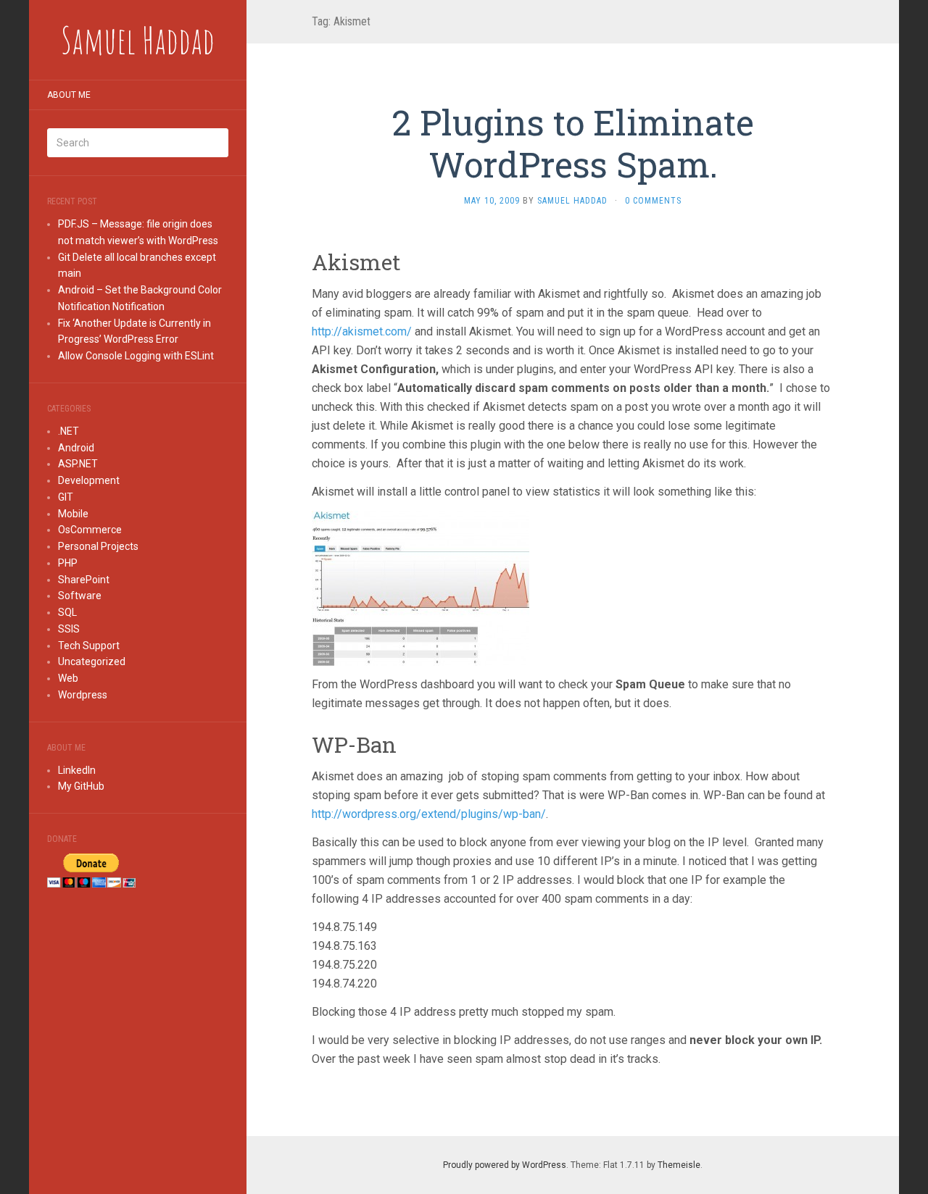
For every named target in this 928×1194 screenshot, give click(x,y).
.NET (68, 431)
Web (68, 678)
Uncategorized (91, 661)
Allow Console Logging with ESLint (136, 356)
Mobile (73, 513)
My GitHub (81, 786)
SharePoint (83, 579)
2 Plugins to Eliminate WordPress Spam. (573, 143)
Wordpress (82, 695)
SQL (67, 612)
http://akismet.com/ (362, 331)
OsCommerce (90, 529)
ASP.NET (78, 463)
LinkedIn (77, 770)
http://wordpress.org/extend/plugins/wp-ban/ (429, 814)
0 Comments (653, 201)
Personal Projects (98, 546)
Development (89, 480)
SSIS (69, 629)
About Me (69, 95)
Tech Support (89, 645)
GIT (65, 497)
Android (76, 448)
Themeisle (679, 1165)
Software (80, 595)
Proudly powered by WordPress (504, 1165)
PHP (68, 563)
